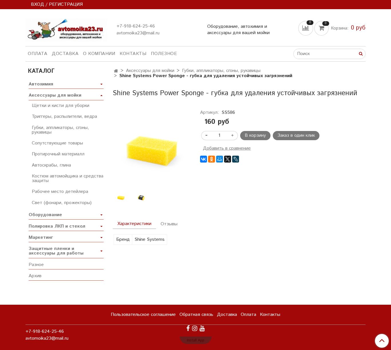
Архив (35, 276)
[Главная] (116, 71)
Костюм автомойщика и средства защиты (67, 178)
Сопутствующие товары (57, 143)
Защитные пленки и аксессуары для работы (56, 251)
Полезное (164, 53)
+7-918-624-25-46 (135, 26)
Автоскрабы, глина (51, 165)
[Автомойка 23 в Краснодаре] (66, 28)
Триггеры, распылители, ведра (64, 116)
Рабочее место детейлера (60, 191)
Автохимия (41, 84)
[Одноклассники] (211, 159)
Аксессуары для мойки (150, 70)
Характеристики (134, 223)
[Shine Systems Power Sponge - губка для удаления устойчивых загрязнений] (152, 149)
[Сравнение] (306, 28)
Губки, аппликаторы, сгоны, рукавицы (221, 70)
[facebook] (188, 328)
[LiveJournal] (235, 159)
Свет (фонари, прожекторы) (62, 203)
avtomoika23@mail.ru (137, 33)
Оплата (37, 53)
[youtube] (202, 328)
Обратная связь (196, 314)
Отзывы (169, 224)
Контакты (133, 53)
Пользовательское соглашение (143, 314)
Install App (195, 340)
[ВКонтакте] (203, 159)
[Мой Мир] (219, 159)
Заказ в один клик (296, 135)
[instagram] (194, 328)
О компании (99, 53)
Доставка (65, 53)
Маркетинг (41, 237)
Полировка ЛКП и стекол (57, 226)
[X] (227, 159)
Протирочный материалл (58, 154)
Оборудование (45, 215)
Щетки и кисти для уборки (60, 105)
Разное (36, 264)
